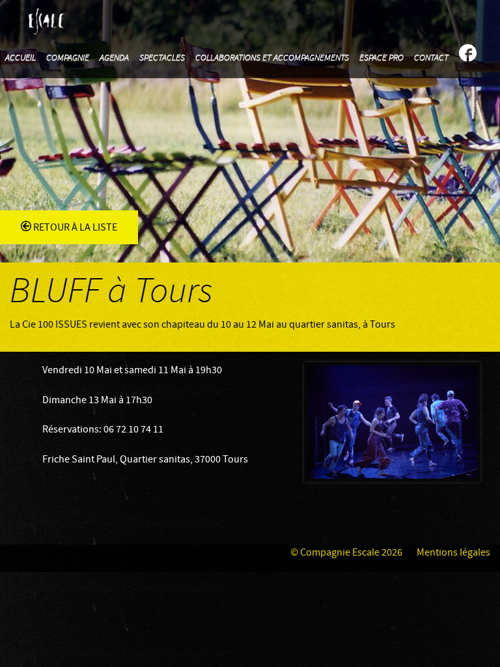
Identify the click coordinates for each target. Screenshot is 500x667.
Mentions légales (453, 553)
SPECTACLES (162, 58)
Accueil (20, 58)
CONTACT (431, 58)
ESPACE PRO (381, 58)
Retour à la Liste (74, 227)
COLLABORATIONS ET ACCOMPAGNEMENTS (272, 58)
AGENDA (114, 58)
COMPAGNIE (67, 58)
